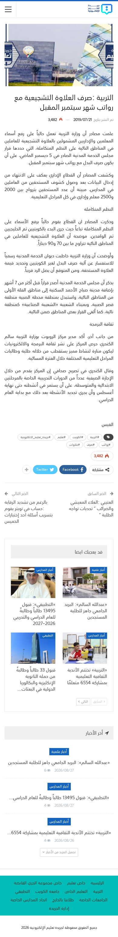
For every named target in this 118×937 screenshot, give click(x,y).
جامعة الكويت (47, 891)
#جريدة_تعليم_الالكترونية (36, 437)
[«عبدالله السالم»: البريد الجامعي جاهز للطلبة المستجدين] (85, 582)
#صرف (91, 444)
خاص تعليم (76, 883)
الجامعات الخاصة (93, 900)
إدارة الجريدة (59, 908)
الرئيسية (97, 883)
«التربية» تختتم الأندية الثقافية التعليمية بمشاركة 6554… (59, 832)
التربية (98, 891)
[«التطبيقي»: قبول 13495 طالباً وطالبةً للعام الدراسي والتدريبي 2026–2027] (33, 582)
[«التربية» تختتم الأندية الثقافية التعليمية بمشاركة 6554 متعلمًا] (85, 648)
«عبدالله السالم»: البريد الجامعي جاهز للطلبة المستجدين (59, 762)
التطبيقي (47, 636)
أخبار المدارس (45, 570)
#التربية (94, 437)
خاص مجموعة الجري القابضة (38, 883)
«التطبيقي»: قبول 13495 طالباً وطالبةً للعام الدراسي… (59, 797)
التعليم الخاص (76, 891)
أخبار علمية (98, 570)
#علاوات (74, 444)
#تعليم (61, 437)
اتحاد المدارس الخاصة (29, 900)
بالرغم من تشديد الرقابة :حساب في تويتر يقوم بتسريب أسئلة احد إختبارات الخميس (29, 511)
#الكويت (78, 437)
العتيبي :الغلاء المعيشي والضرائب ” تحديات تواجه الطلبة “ (91, 508)
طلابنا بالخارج (63, 900)
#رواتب (106, 444)
